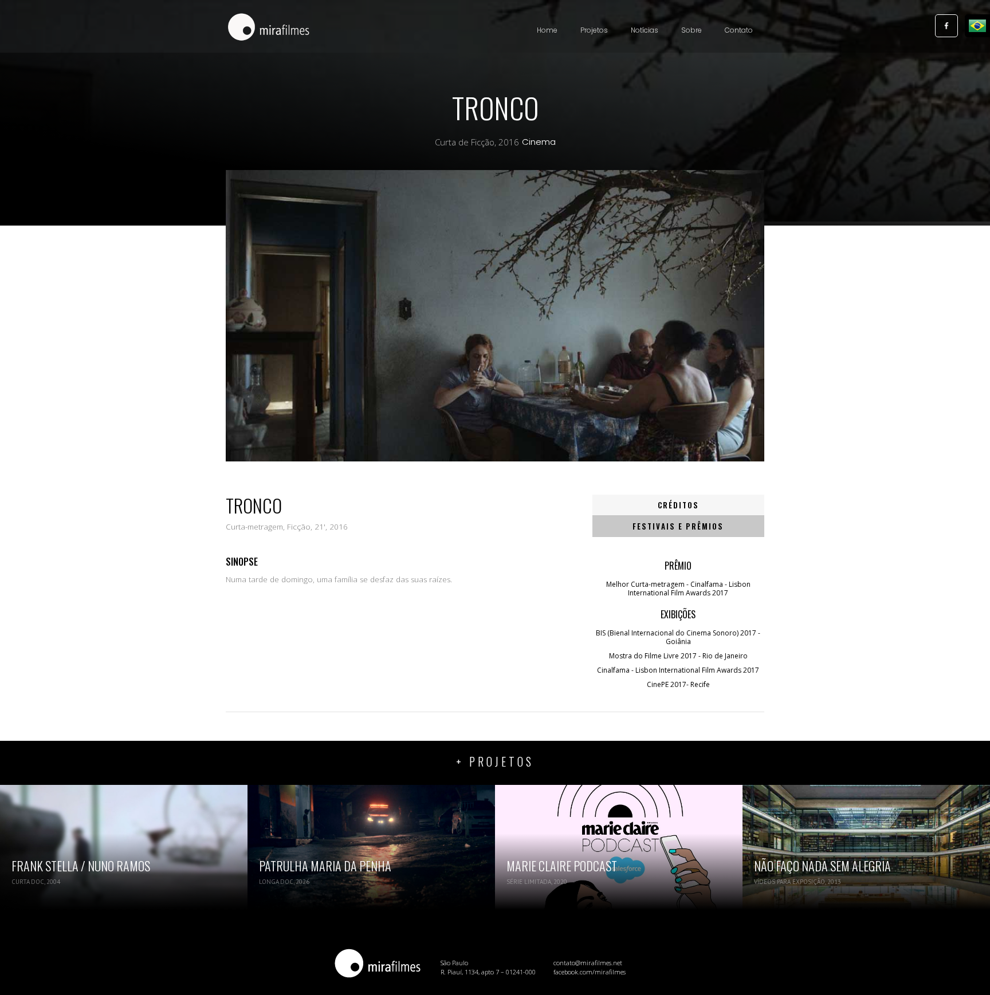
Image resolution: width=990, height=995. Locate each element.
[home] (269, 28)
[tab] (678, 505)
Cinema (539, 142)
